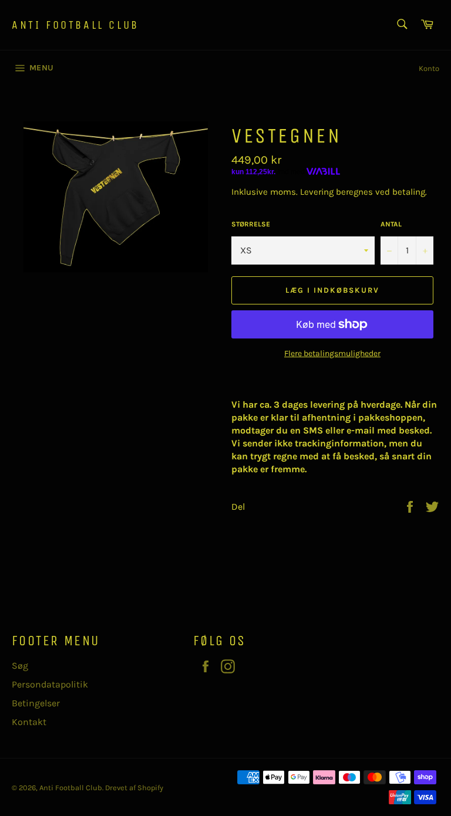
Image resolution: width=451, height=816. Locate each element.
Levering (317, 192)
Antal (391, 224)
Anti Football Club (75, 25)
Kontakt (29, 721)
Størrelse (250, 224)
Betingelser (36, 703)
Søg (20, 665)
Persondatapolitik (50, 684)
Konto (429, 68)
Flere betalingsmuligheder (332, 353)
